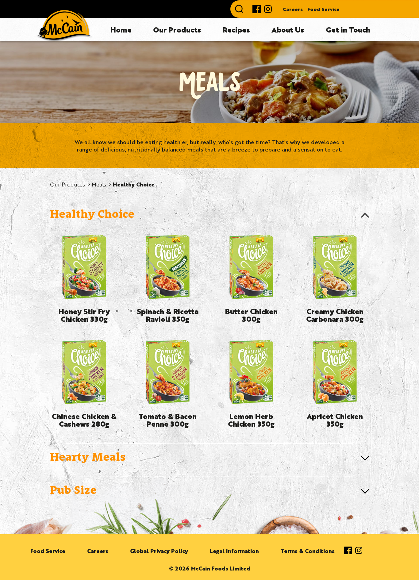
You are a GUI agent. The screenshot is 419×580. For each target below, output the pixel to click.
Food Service (323, 9)
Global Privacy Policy (159, 550)
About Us (287, 29)
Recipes (236, 29)
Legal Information (234, 550)
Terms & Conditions (308, 550)
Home (121, 29)
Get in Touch (348, 29)
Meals (99, 184)
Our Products (177, 29)
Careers (293, 9)
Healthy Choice (134, 184)
